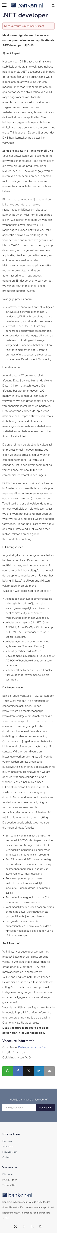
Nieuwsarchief (9, 1151)
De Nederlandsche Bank (33, 1047)
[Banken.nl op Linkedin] (32, 1226)
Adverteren (8, 1146)
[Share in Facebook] (18, 1071)
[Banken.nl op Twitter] (15, 1226)
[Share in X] (28, 1071)
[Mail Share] (49, 1071)
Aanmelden (45, 1107)
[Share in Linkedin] (39, 1071)
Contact (6, 1157)
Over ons (7, 1141)
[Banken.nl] (33, 3)
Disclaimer (7, 1174)
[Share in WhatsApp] (7, 1071)
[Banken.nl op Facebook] (24, 1226)
